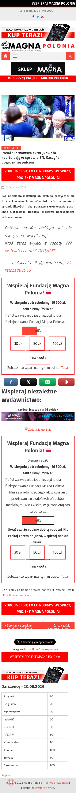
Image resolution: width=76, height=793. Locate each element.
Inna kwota (38, 357)
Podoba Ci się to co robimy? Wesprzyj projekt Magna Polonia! (38, 174)
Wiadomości (11, 148)
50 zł (37, 343)
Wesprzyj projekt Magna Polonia (38, 78)
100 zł (57, 343)
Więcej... (6, 775)
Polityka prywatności (56, 783)
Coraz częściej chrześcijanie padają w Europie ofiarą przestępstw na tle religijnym (56, 626)
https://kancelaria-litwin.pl (17, 595)
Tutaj (65, 367)
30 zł (18, 343)
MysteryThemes (44, 788)
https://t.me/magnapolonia (41, 649)
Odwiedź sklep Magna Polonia (38, 68)
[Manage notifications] (11, 782)
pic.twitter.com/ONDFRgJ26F (30, 250)
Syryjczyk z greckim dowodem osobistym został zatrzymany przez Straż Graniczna (19, 626)
